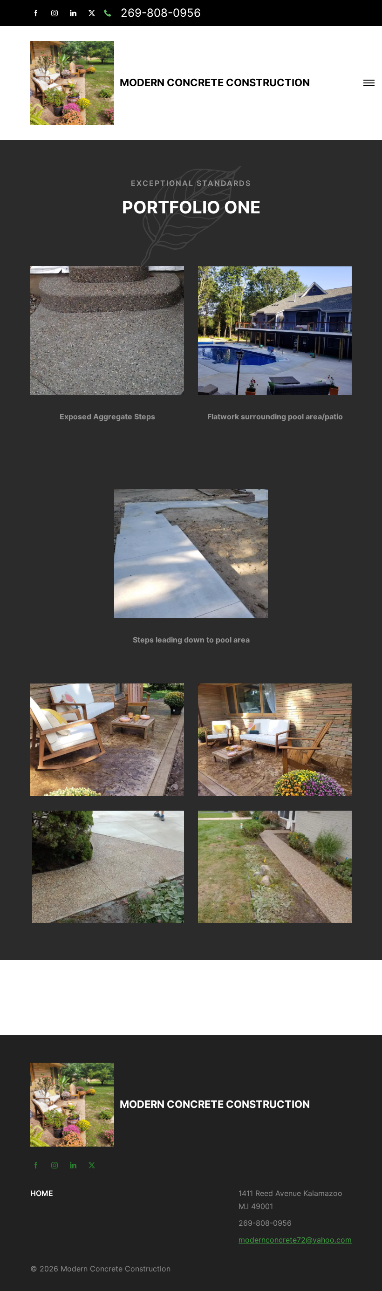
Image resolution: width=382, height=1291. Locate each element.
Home (41, 1193)
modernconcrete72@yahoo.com (295, 1239)
